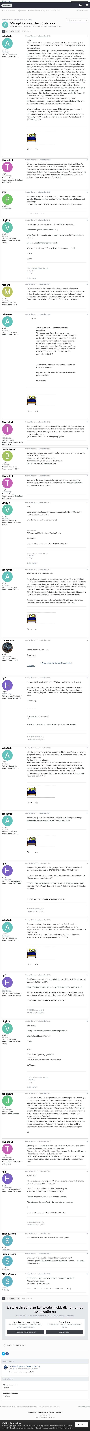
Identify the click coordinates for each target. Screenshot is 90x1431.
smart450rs (8, 640)
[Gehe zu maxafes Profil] (7, 291)
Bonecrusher (8, 449)
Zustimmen (84, 1424)
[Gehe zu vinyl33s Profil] (7, 227)
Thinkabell (7, 160)
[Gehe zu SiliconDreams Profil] (7, 1240)
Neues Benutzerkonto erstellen (26, 1332)
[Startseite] (3, 11)
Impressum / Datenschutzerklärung (41, 1412)
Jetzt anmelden (64, 1332)
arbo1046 (16, 26)
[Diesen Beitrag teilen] (87, 36)
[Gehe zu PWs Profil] (7, 199)
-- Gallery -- (31, 666)
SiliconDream (9, 1233)
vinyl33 (6, 220)
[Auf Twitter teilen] (3, 1353)
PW (4, 192)
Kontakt (59, 1412)
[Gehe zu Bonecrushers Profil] (7, 456)
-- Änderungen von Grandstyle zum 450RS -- (56, 663)
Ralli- (13, 1369)
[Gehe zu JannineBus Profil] (7, 1100)
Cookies (12, 1426)
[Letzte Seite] (18, 31)
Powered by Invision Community (45, 1417)
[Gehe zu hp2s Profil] (7, 685)
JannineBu (7, 1093)
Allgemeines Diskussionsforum (49, 26)
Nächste (12, 31)
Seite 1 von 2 (26, 31)
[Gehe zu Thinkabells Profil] (7, 167)
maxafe (6, 284)
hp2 (4, 678)
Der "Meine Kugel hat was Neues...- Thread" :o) (24, 1366)
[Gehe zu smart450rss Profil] (7, 647)
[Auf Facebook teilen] (7, 1353)
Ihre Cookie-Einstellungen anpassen (14, 1428)
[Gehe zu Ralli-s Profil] (6, 1367)
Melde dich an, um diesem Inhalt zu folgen (17, 19)
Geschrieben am (37, 36)
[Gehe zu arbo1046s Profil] (5, 24)
